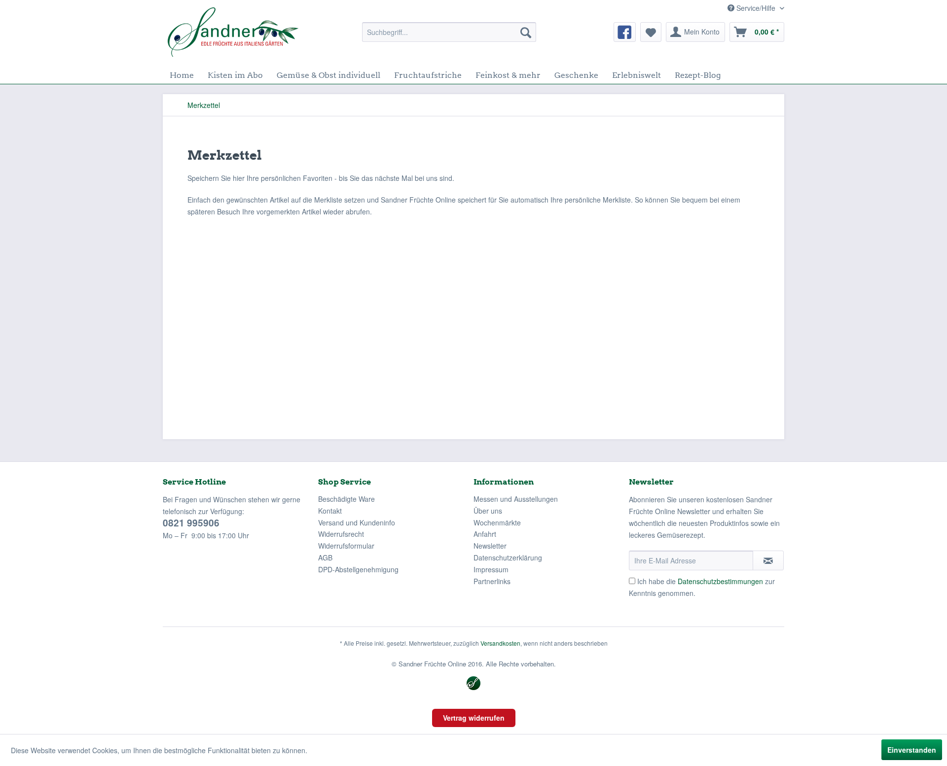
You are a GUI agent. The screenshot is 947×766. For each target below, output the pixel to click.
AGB (325, 557)
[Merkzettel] (650, 32)
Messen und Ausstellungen (516, 499)
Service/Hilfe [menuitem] (755, 8)
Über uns (488, 511)
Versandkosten (500, 643)
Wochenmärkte (497, 522)
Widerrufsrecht (341, 534)
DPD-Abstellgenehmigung (358, 569)
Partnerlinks (492, 581)
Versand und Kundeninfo (356, 522)
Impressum (491, 569)
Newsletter (490, 546)
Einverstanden (911, 750)
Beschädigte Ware (346, 499)
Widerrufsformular (346, 546)
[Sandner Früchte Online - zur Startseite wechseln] (233, 32)
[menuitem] (449, 32)
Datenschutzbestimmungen (720, 581)
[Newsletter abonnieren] (768, 560)
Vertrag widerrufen (474, 718)
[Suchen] (525, 32)
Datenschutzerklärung (508, 557)
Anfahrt (485, 534)
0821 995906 (191, 522)
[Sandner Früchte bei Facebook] (625, 32)
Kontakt (330, 511)
